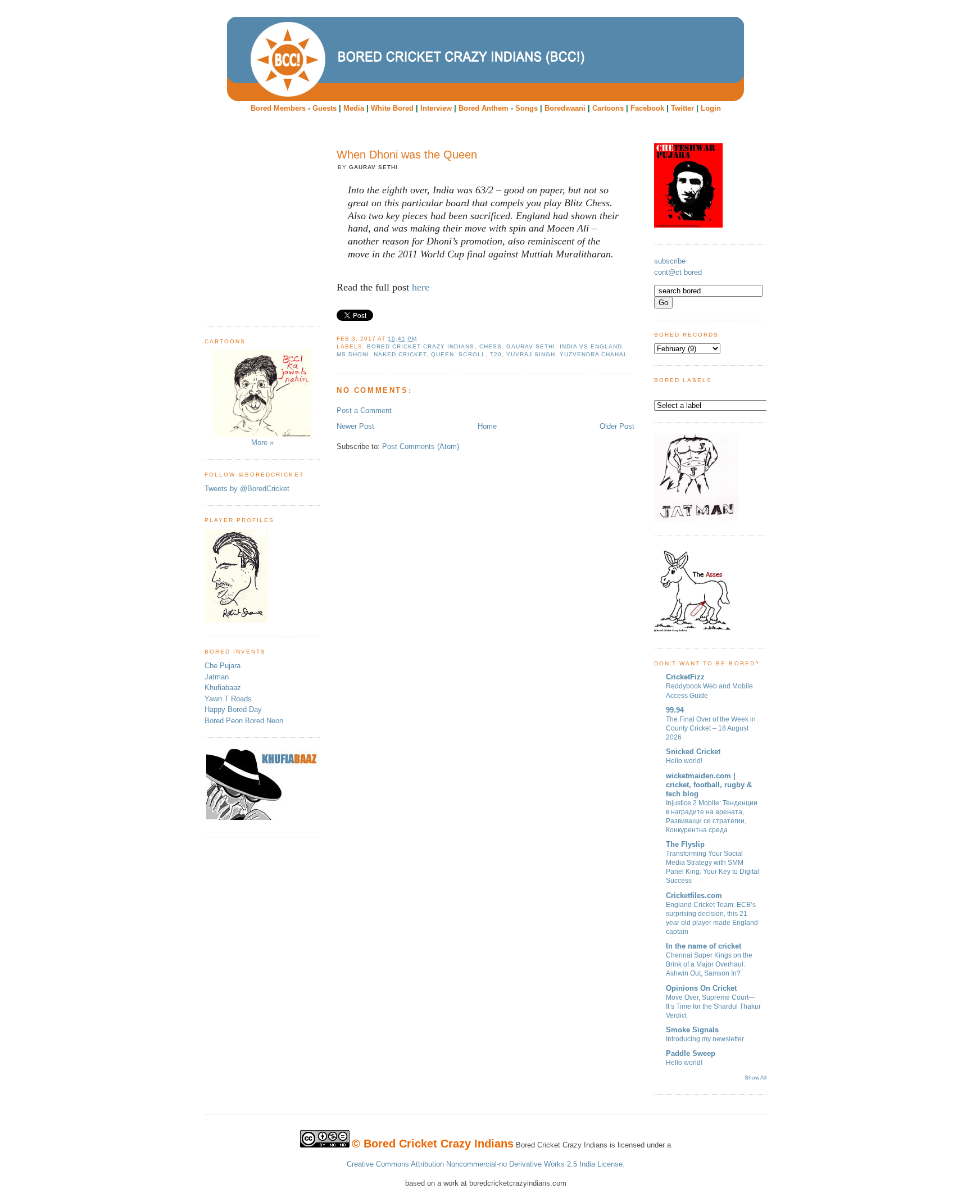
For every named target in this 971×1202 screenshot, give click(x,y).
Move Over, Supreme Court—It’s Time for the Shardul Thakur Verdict (713, 1006)
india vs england (591, 346)
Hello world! (684, 761)
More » (262, 442)
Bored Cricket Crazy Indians (420, 346)
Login (711, 108)
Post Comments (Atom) (420, 446)
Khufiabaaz (223, 687)
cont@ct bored (678, 272)
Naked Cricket (400, 354)
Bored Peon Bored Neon (244, 720)
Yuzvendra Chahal (594, 354)
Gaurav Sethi (530, 346)
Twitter (682, 108)
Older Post (617, 426)
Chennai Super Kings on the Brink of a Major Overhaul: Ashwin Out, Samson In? (709, 964)
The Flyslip (685, 844)
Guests (324, 108)
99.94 (675, 710)
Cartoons (608, 108)
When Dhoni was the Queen (407, 154)
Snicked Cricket (693, 751)
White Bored (392, 108)
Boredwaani (565, 108)
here (420, 287)
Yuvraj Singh (530, 354)
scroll (472, 354)
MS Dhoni (353, 354)
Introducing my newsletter (705, 1039)
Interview (436, 108)
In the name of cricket (703, 946)
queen (442, 354)
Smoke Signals (692, 1030)
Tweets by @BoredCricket (247, 488)
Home (487, 426)
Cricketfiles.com (694, 895)
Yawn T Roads (228, 699)
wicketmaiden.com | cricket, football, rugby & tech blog (709, 785)
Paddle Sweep (690, 1053)
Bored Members (278, 108)
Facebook (647, 108)
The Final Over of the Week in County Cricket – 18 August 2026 (711, 728)
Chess (490, 346)
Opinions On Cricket (701, 988)
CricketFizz (685, 677)
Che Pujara (223, 665)
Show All (755, 1077)
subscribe (670, 261)
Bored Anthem (484, 108)
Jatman (217, 677)
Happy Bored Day (233, 709)
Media (353, 108)
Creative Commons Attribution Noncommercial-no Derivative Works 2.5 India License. (486, 1164)
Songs (526, 108)
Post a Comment (364, 410)
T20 (496, 354)
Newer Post (355, 426)
